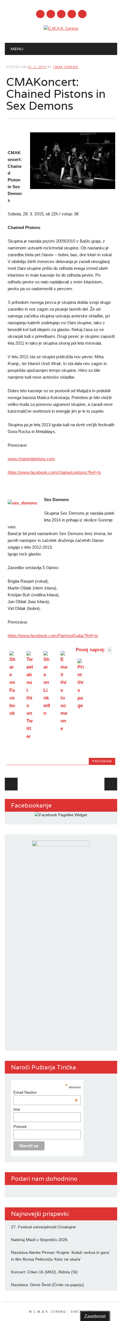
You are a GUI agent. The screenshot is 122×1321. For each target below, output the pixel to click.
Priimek (20, 1126)
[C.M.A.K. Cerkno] (61, 28)
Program (102, 761)
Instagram (61, 14)
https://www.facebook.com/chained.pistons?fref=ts (54, 472)
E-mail (72, 14)
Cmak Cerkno (65, 67)
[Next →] (110, 784)
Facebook (40, 14)
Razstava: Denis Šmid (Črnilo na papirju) (47, 1284)
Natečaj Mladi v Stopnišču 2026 (39, 1239)
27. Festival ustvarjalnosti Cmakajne (43, 1227)
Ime (16, 1109)
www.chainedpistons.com (31, 458)
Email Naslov (45, 1092)
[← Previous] (11, 784)
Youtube (51, 14)
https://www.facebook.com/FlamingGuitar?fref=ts (53, 635)
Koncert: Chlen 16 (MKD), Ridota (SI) (44, 1272)
